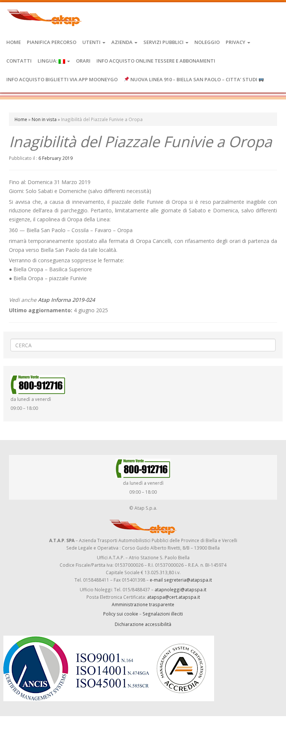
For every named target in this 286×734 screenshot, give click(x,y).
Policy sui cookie (120, 614)
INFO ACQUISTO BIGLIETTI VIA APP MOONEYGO (62, 79)
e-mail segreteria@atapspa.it (181, 580)
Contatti (19, 60)
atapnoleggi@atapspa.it (180, 589)
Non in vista (44, 119)
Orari (83, 60)
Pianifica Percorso (51, 42)
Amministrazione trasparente (143, 604)
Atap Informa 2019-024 (66, 299)
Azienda (122, 42)
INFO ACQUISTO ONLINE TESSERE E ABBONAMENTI (155, 60)
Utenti (92, 42)
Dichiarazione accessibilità (143, 624)
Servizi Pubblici (164, 42)
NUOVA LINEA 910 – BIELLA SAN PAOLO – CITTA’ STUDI (193, 79)
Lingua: (48, 60)
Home (13, 42)
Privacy (236, 42)
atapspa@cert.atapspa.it (173, 597)
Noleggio (207, 42)
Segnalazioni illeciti (163, 614)
